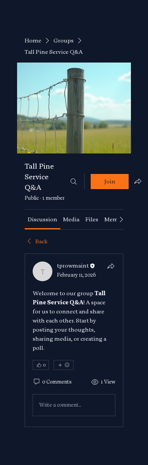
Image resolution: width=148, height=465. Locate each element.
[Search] (73, 181)
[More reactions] (64, 365)
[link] (42, 219)
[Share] (110, 266)
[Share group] (137, 181)
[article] (74, 340)
